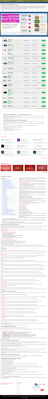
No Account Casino (10, 76)
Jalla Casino (10, 39)
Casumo (2, 315)
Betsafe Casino (10, 68)
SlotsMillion (10, 105)
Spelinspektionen (25, 229)
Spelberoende (18, 392)
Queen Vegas (10, 97)
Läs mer (26, 397)
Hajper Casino (10, 44)
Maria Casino (10, 84)
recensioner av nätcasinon (17, 121)
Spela (43, 40)
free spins (39, 341)
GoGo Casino (2, 301)
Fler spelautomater (43, 32)
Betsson (9, 53)
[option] (10, 23)
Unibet (9, 100)
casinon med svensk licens (10, 292)
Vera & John (10, 49)
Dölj (5, 178)
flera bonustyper (5, 341)
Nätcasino (22, 1)
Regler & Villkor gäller (43, 60)
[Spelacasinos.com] (5, 1)
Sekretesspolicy (19, 393)
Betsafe (2, 319)
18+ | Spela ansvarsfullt (39, 60)
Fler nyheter (28, 33)
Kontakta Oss (18, 390)
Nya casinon (39, 1)
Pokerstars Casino (10, 90)
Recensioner (18, 387)
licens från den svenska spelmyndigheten (30, 179)
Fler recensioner (43, 157)
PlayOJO (9, 80)
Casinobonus (28, 1)
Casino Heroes (10, 62)
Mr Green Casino (11, 57)
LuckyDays (17, 1)
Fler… (44, 1)
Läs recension (34, 40)
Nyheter (18, 389)
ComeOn (2, 296)
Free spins (33, 1)
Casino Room (10, 72)
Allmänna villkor (44, 43)
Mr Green (2, 304)
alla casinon (29, 183)
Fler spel (44, 172)
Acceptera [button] (22, 397)
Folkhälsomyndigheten (4, 246)
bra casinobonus (41, 191)
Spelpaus (6, 228)
